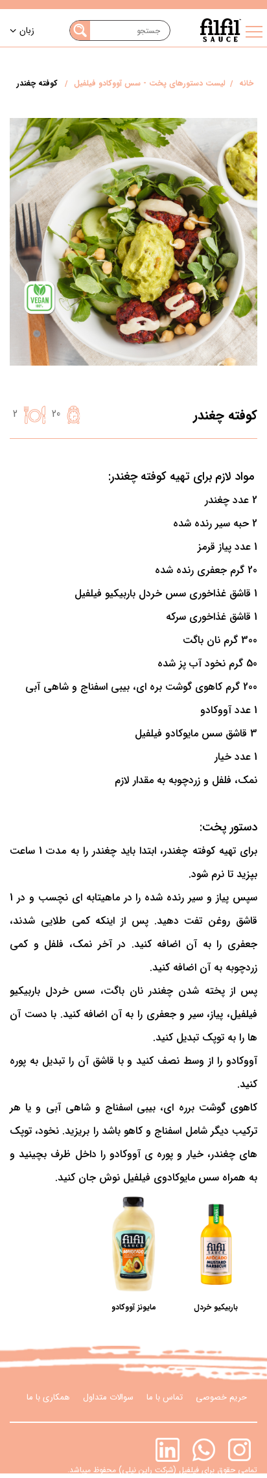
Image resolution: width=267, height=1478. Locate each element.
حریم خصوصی (221, 1397)
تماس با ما (164, 1397)
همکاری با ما (48, 1397)
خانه (246, 83)
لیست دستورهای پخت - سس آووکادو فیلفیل (150, 83)
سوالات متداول (108, 1397)
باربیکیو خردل (216, 1307)
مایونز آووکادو (133, 1307)
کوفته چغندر (37, 83)
